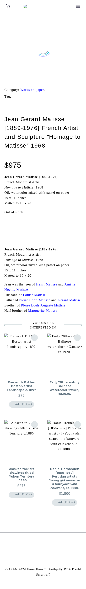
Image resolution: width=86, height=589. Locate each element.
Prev (14, 225)
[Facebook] (5, 79)
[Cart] (8, 6)
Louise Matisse (34, 295)
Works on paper (32, 90)
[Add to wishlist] (34, 337)
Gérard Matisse (69, 300)
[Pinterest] (18, 79)
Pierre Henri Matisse (34, 300)
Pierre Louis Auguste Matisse (43, 305)
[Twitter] (11, 79)
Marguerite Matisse (42, 310)
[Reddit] (37, 79)
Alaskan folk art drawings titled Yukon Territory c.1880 (21, 474)
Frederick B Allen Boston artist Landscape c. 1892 (21, 386)
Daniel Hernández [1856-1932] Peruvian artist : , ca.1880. (64, 478)
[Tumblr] (24, 79)
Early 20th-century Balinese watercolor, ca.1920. (64, 388)
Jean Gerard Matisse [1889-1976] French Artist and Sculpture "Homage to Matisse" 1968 (41, 103)
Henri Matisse (46, 284)
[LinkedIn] (31, 79)
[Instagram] (40, 544)
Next (71, 225)
